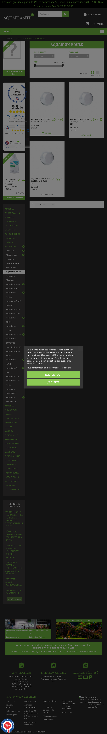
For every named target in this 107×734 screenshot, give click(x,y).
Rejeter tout (53, 374)
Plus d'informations (36, 367)
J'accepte (53, 382)
